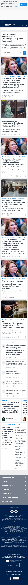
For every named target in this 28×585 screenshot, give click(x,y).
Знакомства (14, 21)
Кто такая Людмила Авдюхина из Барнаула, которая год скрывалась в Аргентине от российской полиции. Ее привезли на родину (13, 243)
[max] (16, 511)
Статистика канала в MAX (10, 497)
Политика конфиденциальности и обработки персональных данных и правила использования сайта (14, 557)
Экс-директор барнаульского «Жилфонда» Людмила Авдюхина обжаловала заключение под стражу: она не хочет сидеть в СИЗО (13, 162)
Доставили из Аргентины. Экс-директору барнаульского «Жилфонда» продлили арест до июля (13, 203)
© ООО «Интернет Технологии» (14, 574)
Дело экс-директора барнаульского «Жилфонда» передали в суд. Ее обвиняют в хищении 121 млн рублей (13, 124)
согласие (15, 6)
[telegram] (12, 511)
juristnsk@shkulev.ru (20, 532)
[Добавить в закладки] (25, 97)
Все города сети (7, 501)
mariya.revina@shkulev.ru (9, 542)
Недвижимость (5, 21)
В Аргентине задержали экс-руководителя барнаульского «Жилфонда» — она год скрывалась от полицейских (13, 324)
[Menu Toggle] (2, 24)
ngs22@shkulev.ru (21, 530)
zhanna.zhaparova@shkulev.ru (8, 539)
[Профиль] (26, 24)
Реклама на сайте (7, 485)
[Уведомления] (22, 24)
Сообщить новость (8, 477)
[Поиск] (19, 24)
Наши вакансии (6, 493)
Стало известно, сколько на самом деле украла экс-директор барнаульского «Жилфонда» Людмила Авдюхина (12, 284)
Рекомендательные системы (14, 554)
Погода (21, 21)
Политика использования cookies (14, 552)
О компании (5, 489)
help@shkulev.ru (17, 533)
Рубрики (4, 481)
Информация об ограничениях (14, 550)
